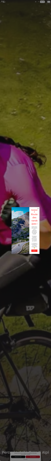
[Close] (38, 208)
